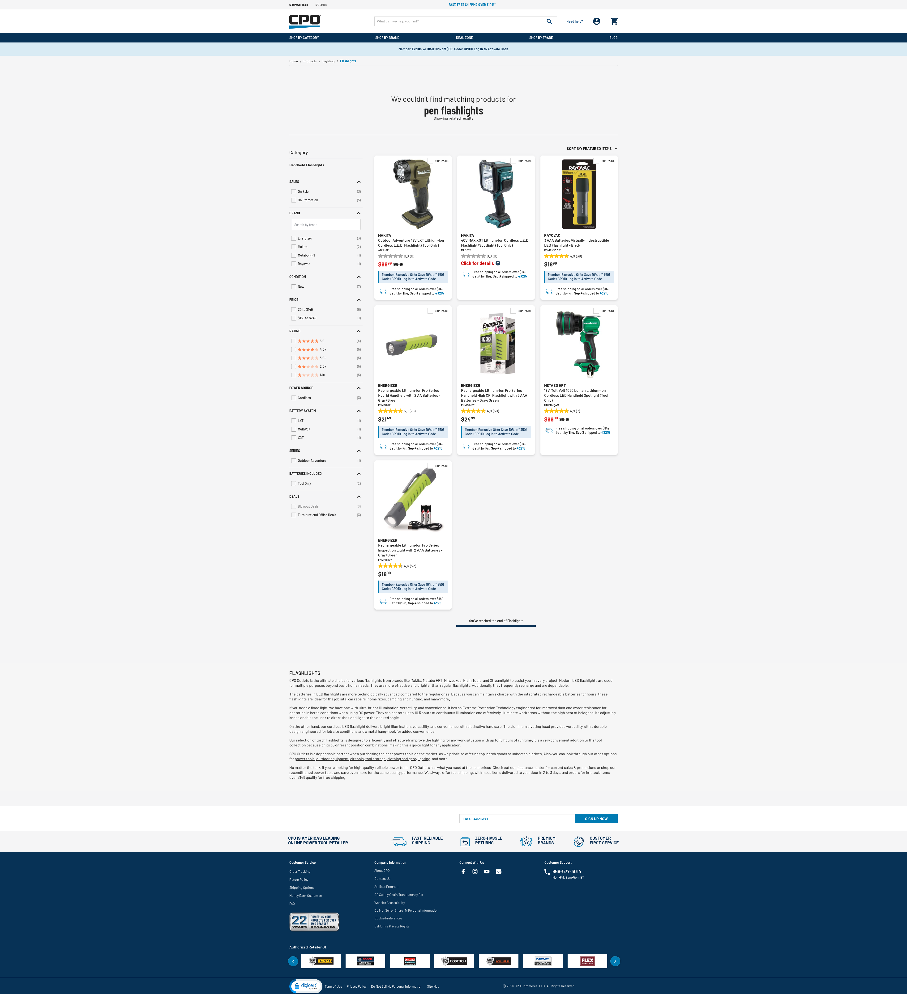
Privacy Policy (356, 986)
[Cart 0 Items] (614, 20)
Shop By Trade (541, 38)
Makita (384, 235)
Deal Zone (464, 38)
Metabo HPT (555, 385)
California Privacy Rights (392, 926)
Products (310, 61)
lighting (424, 758)
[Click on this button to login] (596, 21)
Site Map (433, 986)
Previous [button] (293, 961)
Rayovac (552, 235)
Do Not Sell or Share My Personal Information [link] (406, 910)
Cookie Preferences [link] (388, 918)
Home (293, 61)
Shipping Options (302, 887)
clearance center (531, 767)
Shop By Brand (387, 38)
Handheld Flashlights (306, 165)
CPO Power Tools (298, 4)
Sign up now (596, 818)
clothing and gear (401, 758)
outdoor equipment (332, 758)
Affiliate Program (386, 886)
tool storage (375, 758)
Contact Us (382, 878)
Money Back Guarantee (305, 895)
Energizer (387, 385)
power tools (305, 758)
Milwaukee (453, 680)
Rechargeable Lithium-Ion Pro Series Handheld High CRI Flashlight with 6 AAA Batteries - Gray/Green (494, 395)
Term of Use (333, 986)
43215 (439, 293)
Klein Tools (472, 680)
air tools (357, 758)
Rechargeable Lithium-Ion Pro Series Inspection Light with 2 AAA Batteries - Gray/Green (410, 550)
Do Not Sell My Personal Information (396, 986)
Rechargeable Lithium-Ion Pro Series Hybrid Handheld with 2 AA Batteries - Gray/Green (409, 395)
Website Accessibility (389, 903)
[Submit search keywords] (549, 21)
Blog (613, 38)
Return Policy (298, 879)
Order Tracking (299, 871)
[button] (326, 181)
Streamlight (499, 680)
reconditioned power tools (311, 772)
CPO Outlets (321, 4)
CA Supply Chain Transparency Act (398, 895)
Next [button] (615, 961)
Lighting (328, 61)
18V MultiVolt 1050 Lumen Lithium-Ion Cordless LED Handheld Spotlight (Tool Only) (576, 395)
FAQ (292, 903)
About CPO (382, 870)
